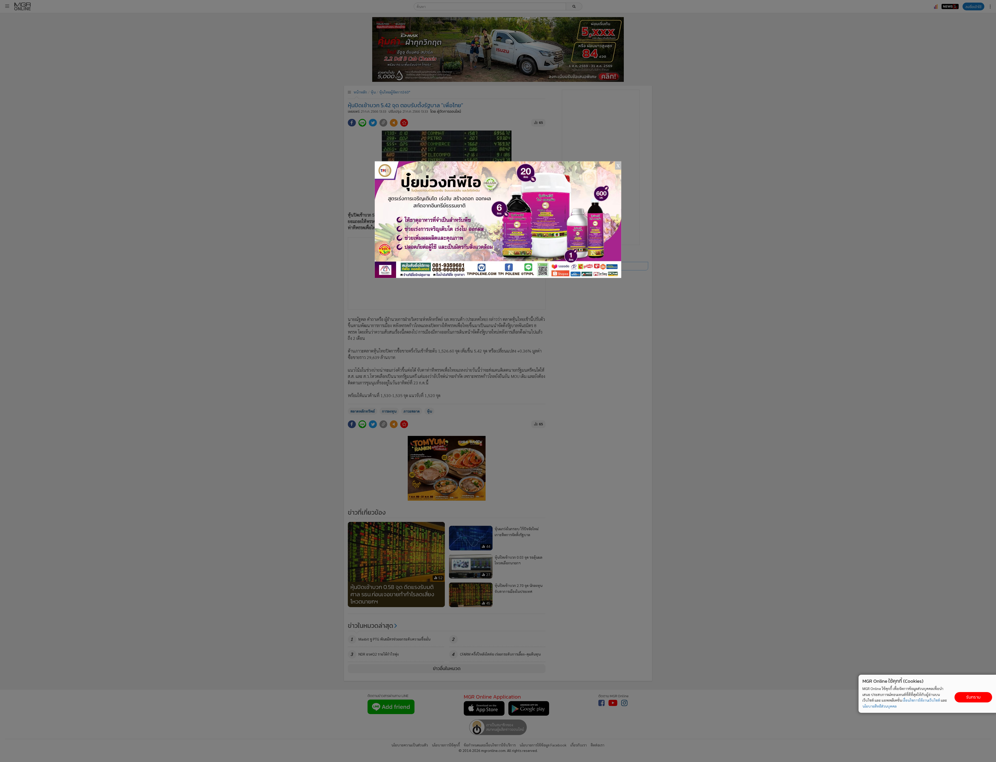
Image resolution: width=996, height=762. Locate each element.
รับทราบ (973, 697)
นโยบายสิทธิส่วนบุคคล (879, 706)
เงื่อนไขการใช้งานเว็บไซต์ (921, 700)
